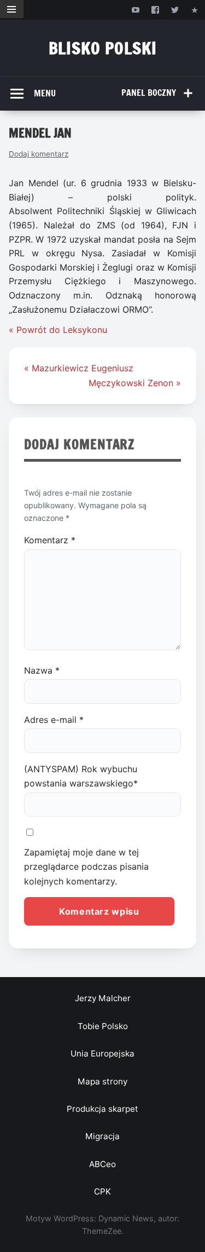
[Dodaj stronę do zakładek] (194, 9)
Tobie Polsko (103, 1026)
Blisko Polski (103, 48)
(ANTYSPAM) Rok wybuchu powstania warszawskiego (81, 776)
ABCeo (102, 1164)
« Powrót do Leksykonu (58, 329)
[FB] (155, 9)
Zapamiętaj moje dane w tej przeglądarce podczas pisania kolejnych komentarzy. (86, 867)
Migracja (102, 1136)
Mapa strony (102, 1081)
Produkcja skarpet (102, 1109)
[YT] (135, 9)
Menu (45, 93)
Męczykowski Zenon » (135, 382)
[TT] (175, 9)
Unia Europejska (102, 1053)
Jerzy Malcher (103, 998)
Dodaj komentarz (38, 154)
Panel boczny (148, 93)
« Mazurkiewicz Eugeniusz (78, 368)
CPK (102, 1191)
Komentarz (49, 540)
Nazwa (42, 670)
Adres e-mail (54, 719)
